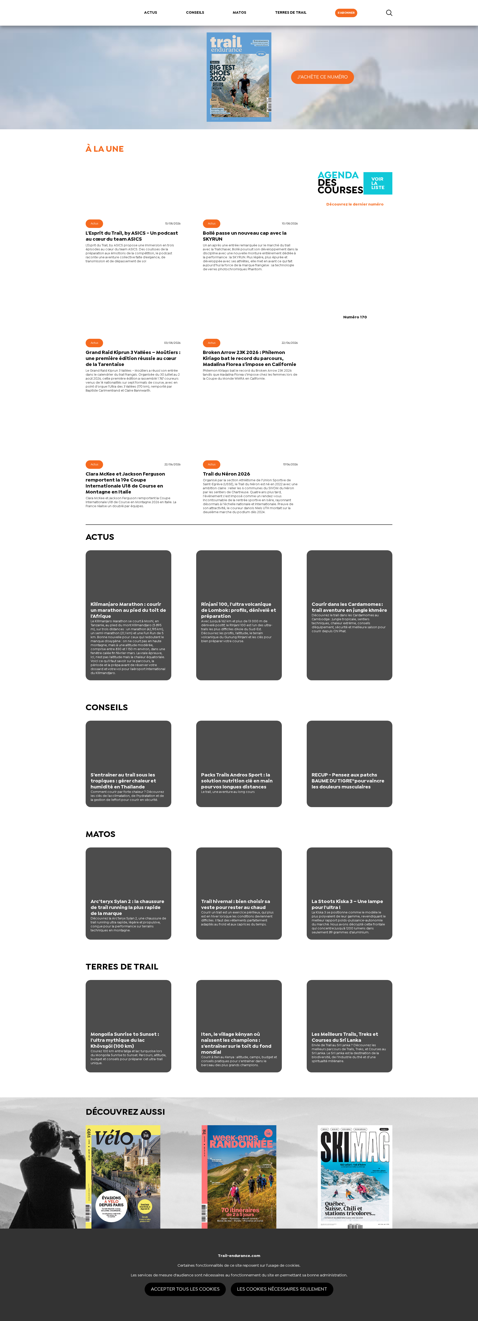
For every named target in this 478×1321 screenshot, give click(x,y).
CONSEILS (195, 12)
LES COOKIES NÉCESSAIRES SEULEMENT (282, 1289)
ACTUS (150, 12)
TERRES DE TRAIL (290, 12)
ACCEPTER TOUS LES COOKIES (185, 1289)
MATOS (239, 12)
